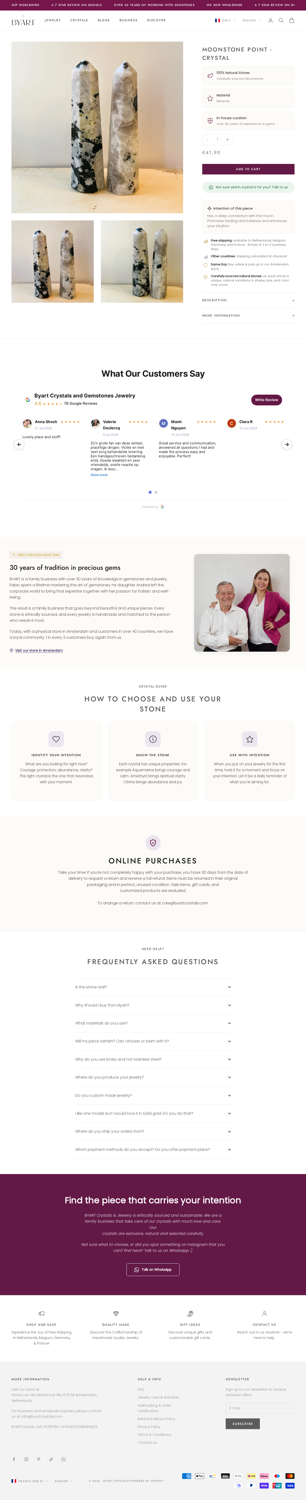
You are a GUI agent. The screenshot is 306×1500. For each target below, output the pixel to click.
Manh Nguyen (178, 424)
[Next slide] (287, 444)
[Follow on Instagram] (26, 1459)
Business (129, 20)
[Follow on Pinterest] (38, 1459)
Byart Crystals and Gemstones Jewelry (84, 395)
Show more (99, 475)
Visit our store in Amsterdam (39, 650)
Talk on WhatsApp (157, 1269)
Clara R (246, 421)
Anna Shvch (46, 421)
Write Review (266, 399)
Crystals (79, 20)
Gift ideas (190, 1324)
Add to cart (248, 169)
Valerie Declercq (111, 424)
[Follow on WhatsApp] (63, 1459)
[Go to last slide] (19, 444)
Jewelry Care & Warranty (158, 1397)
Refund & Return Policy (156, 1418)
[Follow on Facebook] (13, 1459)
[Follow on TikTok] (51, 1459)
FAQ (141, 1389)
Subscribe (253, 1479)
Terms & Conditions (154, 1434)
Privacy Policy (149, 1426)
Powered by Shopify (147, 1481)
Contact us (264, 1324)
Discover (156, 20)
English (249, 20)
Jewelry (53, 20)
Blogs (104, 20)
